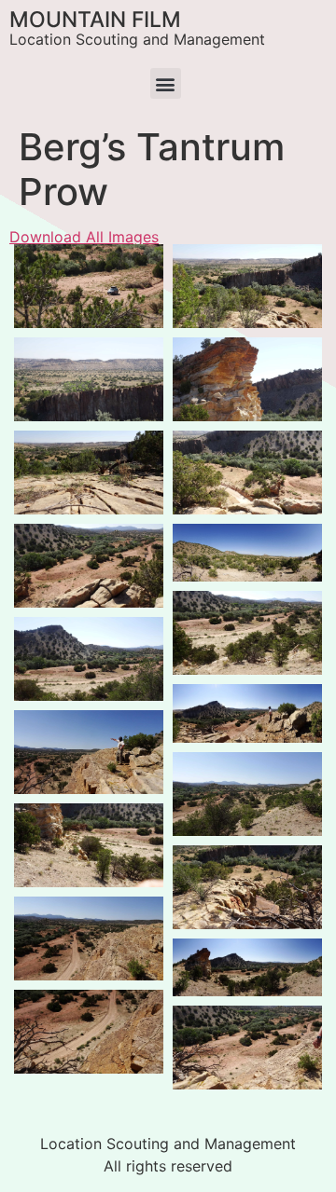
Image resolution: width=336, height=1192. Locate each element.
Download (33, 263)
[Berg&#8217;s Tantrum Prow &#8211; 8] (88, 286)
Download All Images (84, 236)
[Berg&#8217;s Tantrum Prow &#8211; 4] (247, 968)
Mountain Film (95, 20)
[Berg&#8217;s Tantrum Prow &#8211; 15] (88, 1032)
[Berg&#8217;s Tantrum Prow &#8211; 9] (247, 379)
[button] (165, 83)
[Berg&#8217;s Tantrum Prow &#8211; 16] (247, 887)
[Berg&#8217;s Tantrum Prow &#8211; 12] (88, 752)
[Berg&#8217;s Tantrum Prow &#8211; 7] (88, 845)
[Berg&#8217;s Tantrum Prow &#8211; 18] (88, 379)
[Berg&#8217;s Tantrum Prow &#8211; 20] (247, 472)
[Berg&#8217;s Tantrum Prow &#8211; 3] (247, 794)
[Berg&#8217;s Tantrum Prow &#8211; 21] (88, 566)
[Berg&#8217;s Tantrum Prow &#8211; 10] (247, 553)
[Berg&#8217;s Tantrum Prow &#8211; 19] (247, 286)
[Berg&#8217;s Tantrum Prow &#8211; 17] (88, 938)
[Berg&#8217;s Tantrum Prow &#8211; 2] (88, 659)
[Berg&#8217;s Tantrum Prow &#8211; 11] (247, 633)
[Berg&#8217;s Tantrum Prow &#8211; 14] (247, 1047)
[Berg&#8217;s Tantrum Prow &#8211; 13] (247, 713)
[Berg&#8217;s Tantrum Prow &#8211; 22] (88, 472)
